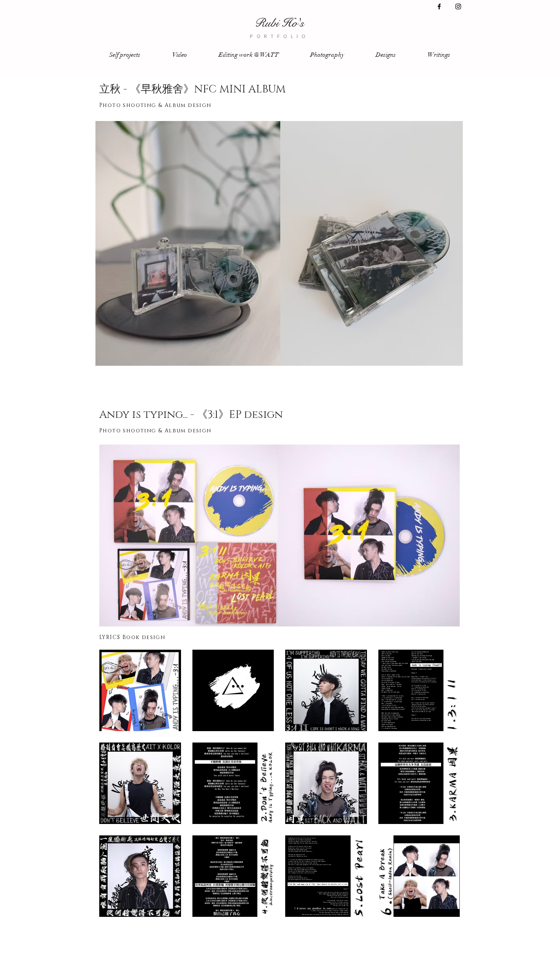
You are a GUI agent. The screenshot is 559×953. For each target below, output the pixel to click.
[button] (124, 55)
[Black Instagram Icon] (458, 6)
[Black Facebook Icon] (439, 6)
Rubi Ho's (279, 23)
